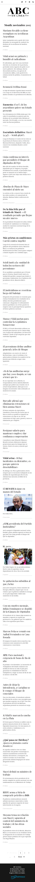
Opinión (6, 574)
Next (20, 857)
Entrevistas (7, 517)
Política (6, 50)
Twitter (21, 2)
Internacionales (8, 808)
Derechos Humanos (9, 202)
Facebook (25, 2)
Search (32, 2)
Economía (6, 424)
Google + (28, 2)
